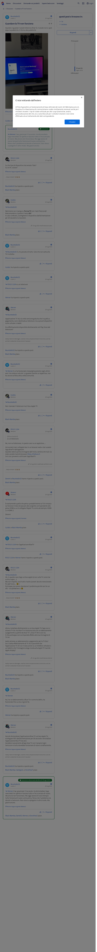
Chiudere (72, 122)
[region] (48, 111)
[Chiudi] (82, 97)
